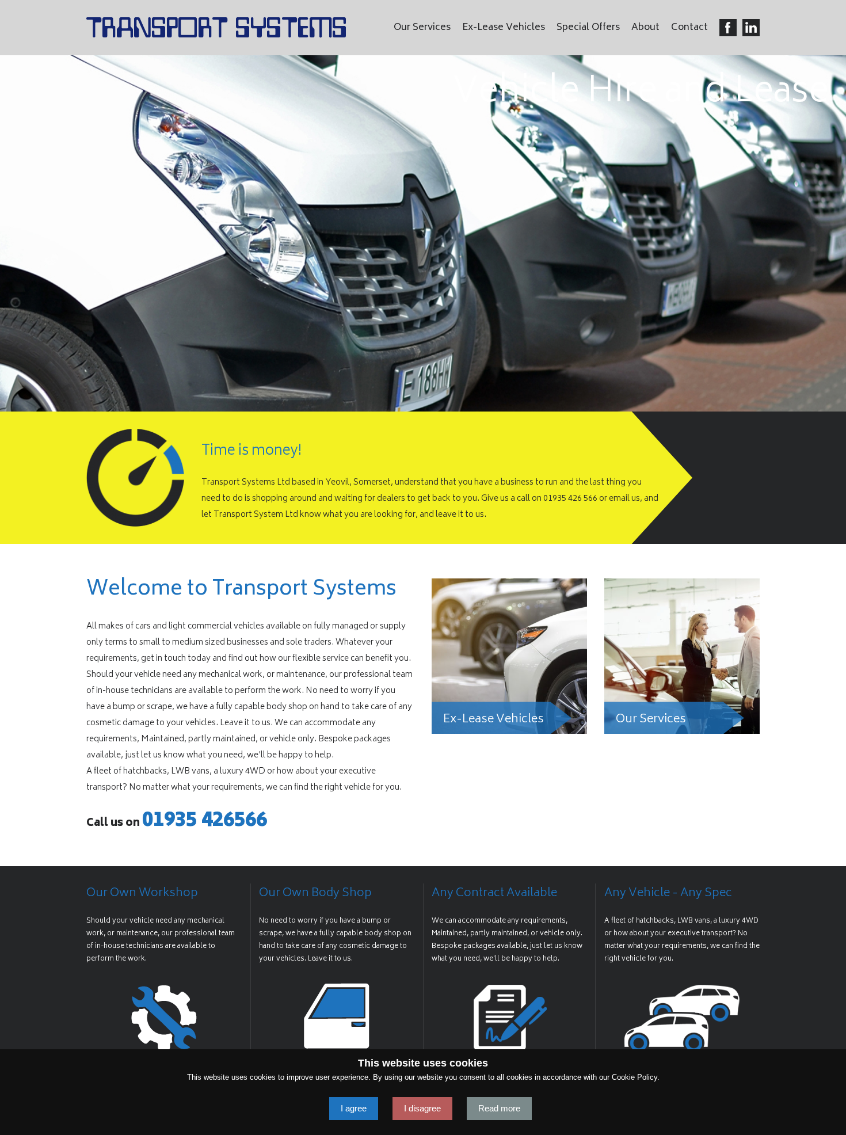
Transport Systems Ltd (216, 27)
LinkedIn (751, 27)
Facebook (728, 27)
